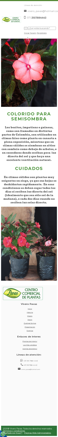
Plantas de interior (30, 341)
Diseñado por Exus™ (12, 433)
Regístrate (42, 33)
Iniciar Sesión (30, 33)
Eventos (30, 331)
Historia (30, 312)
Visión (30, 320)
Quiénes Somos (30, 323)
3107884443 (38, 17)
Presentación (30, 327)
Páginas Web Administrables (37, 433)
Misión (29, 316)
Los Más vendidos (30, 345)
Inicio (30, 309)
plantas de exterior (30, 349)
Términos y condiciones (14, 431)
